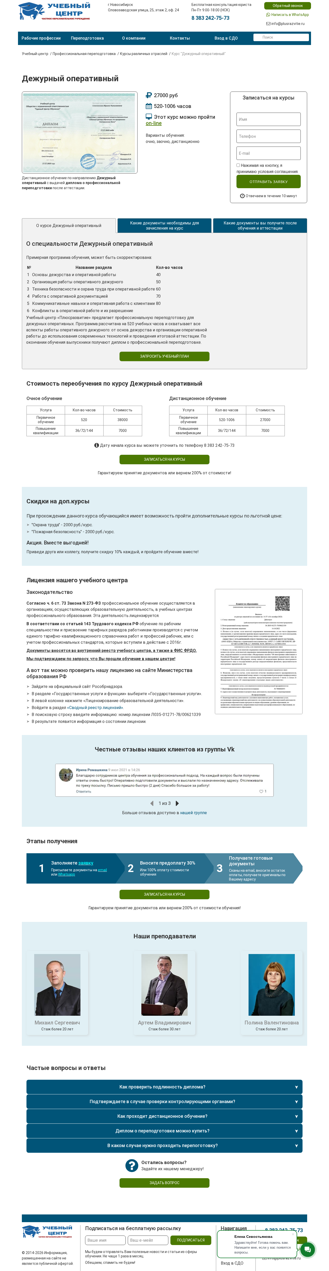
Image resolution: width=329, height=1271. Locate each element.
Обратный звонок (288, 6)
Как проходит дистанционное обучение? (162, 1116)
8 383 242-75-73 (210, 18)
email (102, 870)
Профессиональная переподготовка (84, 54)
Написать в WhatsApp (290, 15)
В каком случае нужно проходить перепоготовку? (162, 1145)
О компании (133, 38)
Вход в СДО (226, 38)
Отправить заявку (269, 181)
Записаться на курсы (164, 459)
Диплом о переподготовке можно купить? (162, 1130)
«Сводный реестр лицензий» (95, 707)
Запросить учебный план (164, 356)
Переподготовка (87, 38)
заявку (85, 863)
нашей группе (193, 812)
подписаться (191, 1240)
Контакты (180, 38)
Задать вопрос (164, 1183)
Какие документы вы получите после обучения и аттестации (260, 225)
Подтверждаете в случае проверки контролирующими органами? (162, 1101)
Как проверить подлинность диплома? (162, 1087)
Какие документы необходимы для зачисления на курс (164, 225)
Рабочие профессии (41, 38)
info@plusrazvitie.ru (288, 24)
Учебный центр (35, 54)
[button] (151, 803)
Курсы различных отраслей (143, 54)
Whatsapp (66, 874)
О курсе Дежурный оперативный (68, 225)
